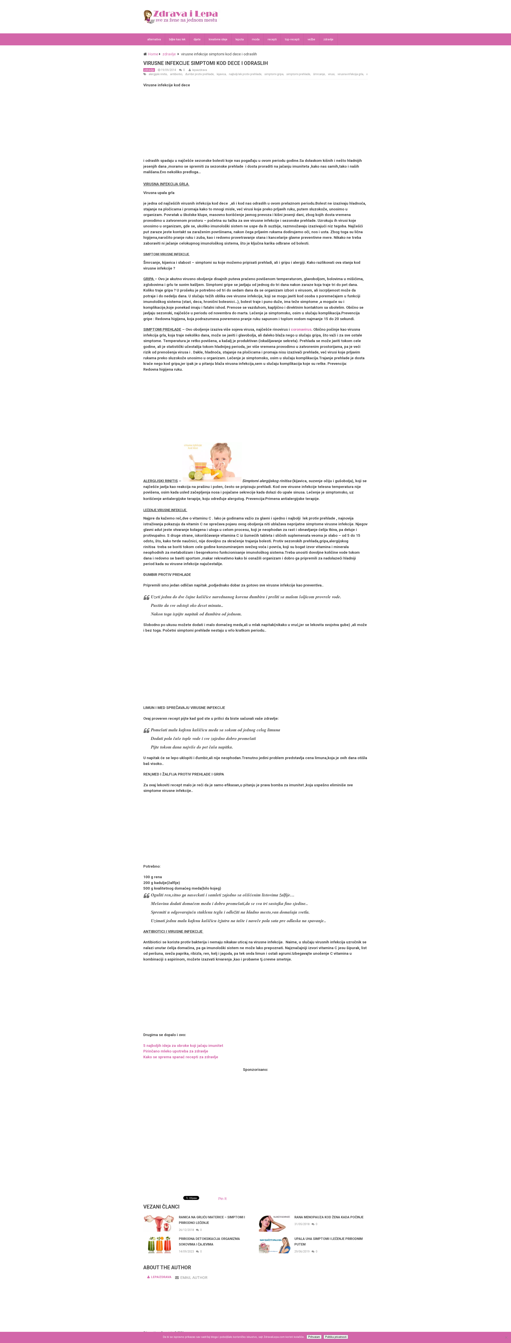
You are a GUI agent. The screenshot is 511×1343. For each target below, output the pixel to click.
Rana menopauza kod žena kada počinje (328, 1217)
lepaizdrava (199, 70)
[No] (506, 1337)
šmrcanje (319, 74)
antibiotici (176, 74)
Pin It (222, 1198)
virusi (331, 74)
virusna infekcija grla (350, 74)
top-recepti (292, 39)
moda (255, 39)
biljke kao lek (177, 39)
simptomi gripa (273, 74)
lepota (240, 39)
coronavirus (301, 329)
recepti (272, 39)
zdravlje (328, 39)
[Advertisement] (255, 123)
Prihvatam (314, 1336)
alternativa (154, 39)
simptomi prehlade (298, 74)
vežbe (311, 39)
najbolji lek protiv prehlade (245, 74)
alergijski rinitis (158, 74)
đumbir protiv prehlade (199, 74)
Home (153, 54)
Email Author (193, 1277)
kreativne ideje (218, 39)
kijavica (221, 74)
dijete (197, 39)
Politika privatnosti (336, 1336)
